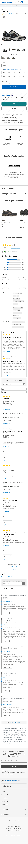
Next (14, 569)
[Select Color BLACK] (14, 57)
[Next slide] (27, 34)
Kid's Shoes (4, 801)
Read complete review (8, 351)
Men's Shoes (5, 798)
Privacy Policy (17, 826)
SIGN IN (14, 108)
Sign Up (14, 766)
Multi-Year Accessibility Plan (14, 830)
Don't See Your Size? (16, 69)
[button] (5, 50)
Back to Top (14, 566)
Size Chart (7, 69)
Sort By (3, 591)
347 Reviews (12, 14)
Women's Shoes (6, 795)
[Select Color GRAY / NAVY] (9, 57)
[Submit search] (23, 583)
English (15, 824)
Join (3, 781)
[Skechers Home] (7, 2)
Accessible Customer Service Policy (10, 832)
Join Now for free (21, 5)
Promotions (4, 804)
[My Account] (18, 2)
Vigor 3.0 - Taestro (6, 222)
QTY (3, 82)
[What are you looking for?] (15, 2)
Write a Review (15, 248)
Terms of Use (9, 774)
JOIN (14, 104)
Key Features (7, 188)
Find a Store (6, 786)
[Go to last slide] (1, 34)
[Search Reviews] (24, 384)
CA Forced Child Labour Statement (14, 828)
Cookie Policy (10, 826)
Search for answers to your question (12, 581)
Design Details (8, 194)
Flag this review (6, 423)
